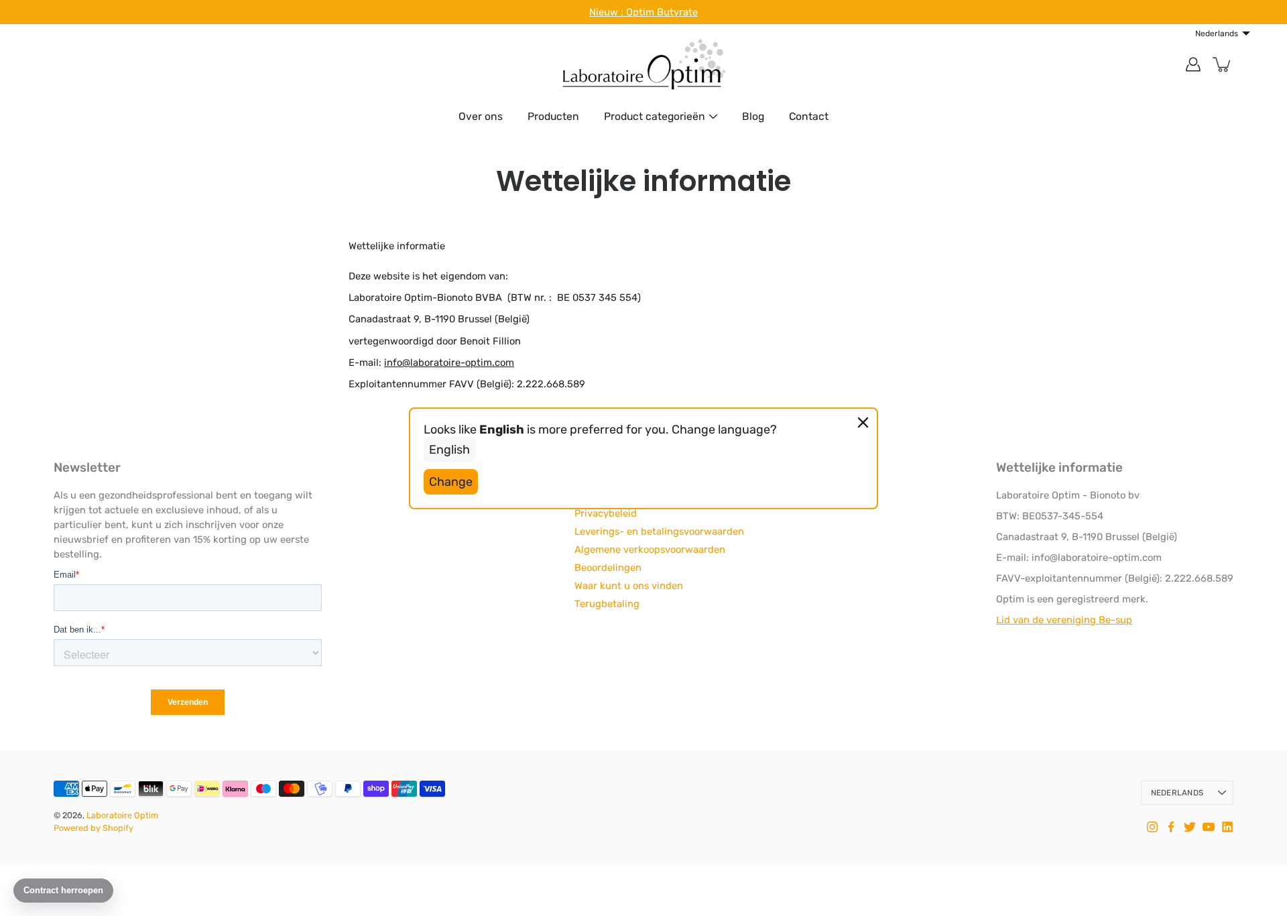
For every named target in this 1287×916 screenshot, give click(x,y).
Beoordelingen (607, 568)
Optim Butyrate (662, 12)
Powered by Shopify (93, 828)
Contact (809, 116)
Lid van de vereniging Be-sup (1064, 620)
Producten (553, 116)
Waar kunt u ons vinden (628, 586)
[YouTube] (1209, 827)
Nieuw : (607, 12)
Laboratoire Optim (122, 815)
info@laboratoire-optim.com (449, 362)
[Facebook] (1171, 827)
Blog (753, 116)
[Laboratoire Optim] (643, 64)
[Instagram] (1152, 827)
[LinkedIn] (1227, 827)
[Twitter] (1190, 827)
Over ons (480, 116)
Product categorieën (654, 116)
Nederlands (1177, 792)
